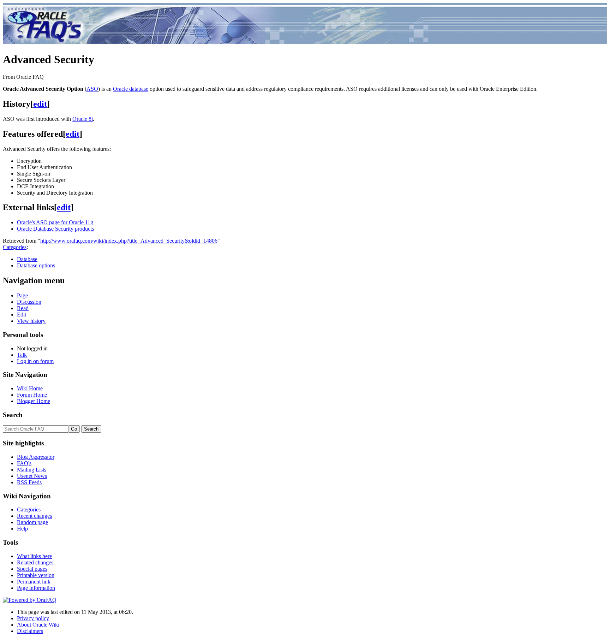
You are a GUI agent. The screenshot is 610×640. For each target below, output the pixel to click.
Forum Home (32, 395)
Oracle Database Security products (55, 229)
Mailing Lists (31, 470)
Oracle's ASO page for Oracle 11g (55, 222)
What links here (34, 556)
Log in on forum (35, 361)
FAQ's (24, 463)
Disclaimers (30, 631)
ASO (92, 89)
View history (31, 321)
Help (22, 529)
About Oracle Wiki (38, 625)
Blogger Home (33, 401)
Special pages (32, 569)
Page (22, 295)
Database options (36, 265)
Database (27, 259)
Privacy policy (33, 618)
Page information (36, 588)
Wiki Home (30, 388)
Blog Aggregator (35, 457)
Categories (14, 247)
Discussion (29, 302)
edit (40, 103)
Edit (21, 315)
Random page (32, 522)
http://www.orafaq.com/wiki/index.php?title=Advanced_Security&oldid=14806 (128, 241)
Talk (22, 355)
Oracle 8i (82, 119)
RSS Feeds (29, 482)
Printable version (35, 575)
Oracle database (130, 89)
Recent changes (34, 516)
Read (23, 308)
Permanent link (33, 582)
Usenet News (32, 476)
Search (13, 415)
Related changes (35, 562)
